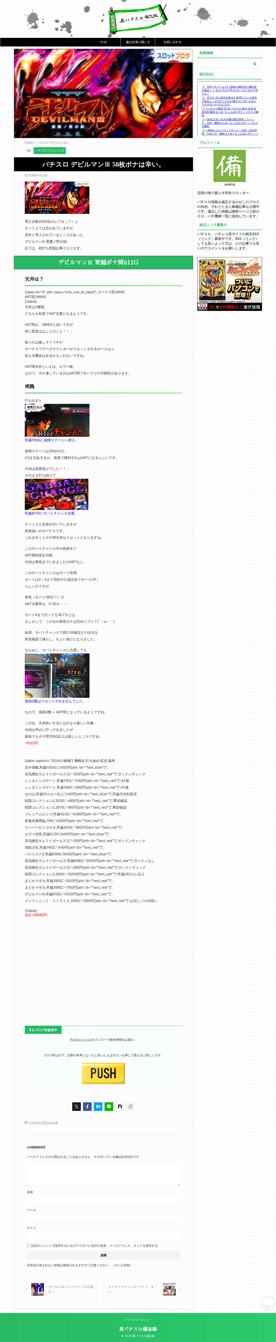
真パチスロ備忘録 (138, 1329)
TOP (103, 42)
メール (31, 1210)
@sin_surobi (83, 1039)
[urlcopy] (130, 1106)
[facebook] (87, 1106)
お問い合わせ (172, 42)
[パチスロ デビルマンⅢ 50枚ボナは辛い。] (98, 1106)
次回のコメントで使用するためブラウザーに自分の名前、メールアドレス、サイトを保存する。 (96, 1245)
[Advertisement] (103, 969)
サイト (31, 1227)
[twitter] (76, 1106)
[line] (109, 1106)
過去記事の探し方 (138, 42)
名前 (30, 1192)
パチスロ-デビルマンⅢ (43, 1122)
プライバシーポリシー (138, 1319)
